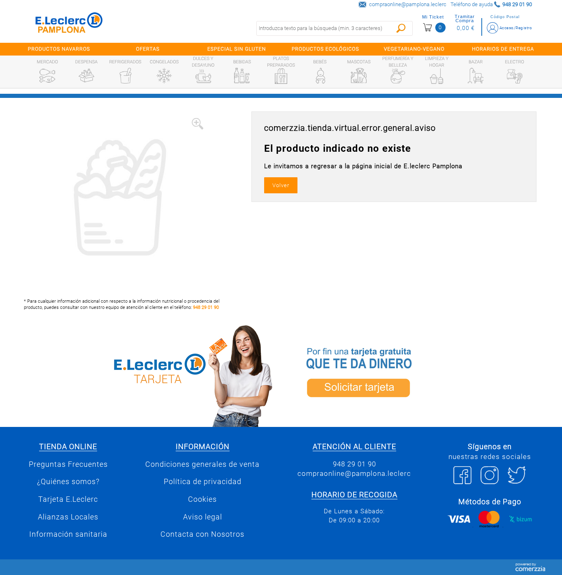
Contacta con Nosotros (202, 534)
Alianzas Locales (68, 517)
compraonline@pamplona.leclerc (407, 4)
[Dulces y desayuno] (203, 76)
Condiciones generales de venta (202, 464)
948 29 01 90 (206, 307)
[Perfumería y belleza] (398, 76)
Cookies (202, 499)
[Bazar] (475, 75)
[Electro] (514, 75)
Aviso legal (202, 517)
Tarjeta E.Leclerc (68, 499)
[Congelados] (164, 75)
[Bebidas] (242, 75)
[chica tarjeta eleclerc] (147, 374)
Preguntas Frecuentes (68, 464)
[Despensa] (86, 75)
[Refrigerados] (125, 75)
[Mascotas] (358, 75)
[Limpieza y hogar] (436, 76)
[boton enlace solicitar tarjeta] (414, 374)
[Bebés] (320, 75)
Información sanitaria (68, 534)
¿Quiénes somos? (68, 482)
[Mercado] (47, 75)
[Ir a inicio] (69, 24)
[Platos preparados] (281, 76)
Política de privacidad (203, 482)
